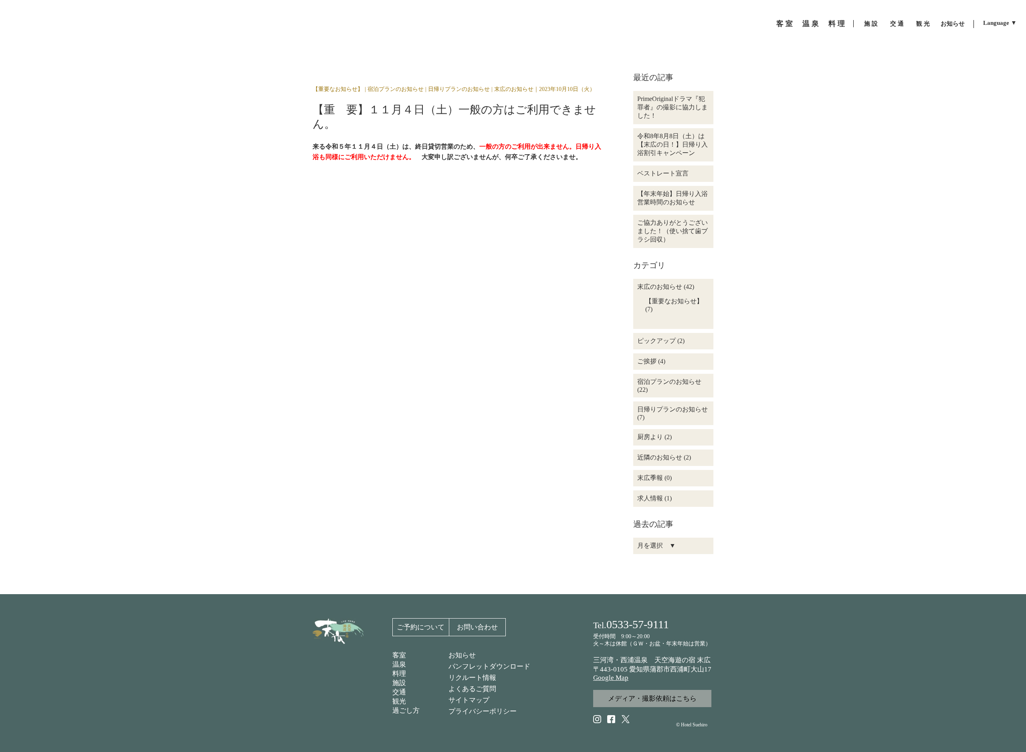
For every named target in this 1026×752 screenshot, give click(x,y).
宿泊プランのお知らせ (396, 89)
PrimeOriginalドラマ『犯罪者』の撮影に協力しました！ (672, 107)
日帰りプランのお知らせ (459, 89)
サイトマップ (468, 700)
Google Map (610, 677)
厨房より (650, 436)
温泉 (399, 664)
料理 (399, 673)
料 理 (836, 23)
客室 (399, 655)
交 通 (897, 23)
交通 (399, 692)
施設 (399, 683)
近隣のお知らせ (659, 457)
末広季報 (650, 477)
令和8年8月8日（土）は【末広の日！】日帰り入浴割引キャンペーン (672, 144)
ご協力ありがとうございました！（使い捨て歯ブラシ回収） (672, 231)
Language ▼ (1000, 23)
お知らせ (953, 23)
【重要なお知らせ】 (338, 89)
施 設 (871, 23)
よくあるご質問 (472, 689)
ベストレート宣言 (663, 173)
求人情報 (650, 498)
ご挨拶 (646, 361)
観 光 (923, 23)
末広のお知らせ (513, 89)
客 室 (784, 23)
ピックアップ (656, 340)
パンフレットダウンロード (489, 666)
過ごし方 (406, 710)
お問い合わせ (477, 627)
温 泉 (810, 23)
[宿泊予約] (1012, 364)
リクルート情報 (472, 677)
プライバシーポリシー (482, 711)
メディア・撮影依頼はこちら (652, 698)
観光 (399, 701)
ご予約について (420, 627)
